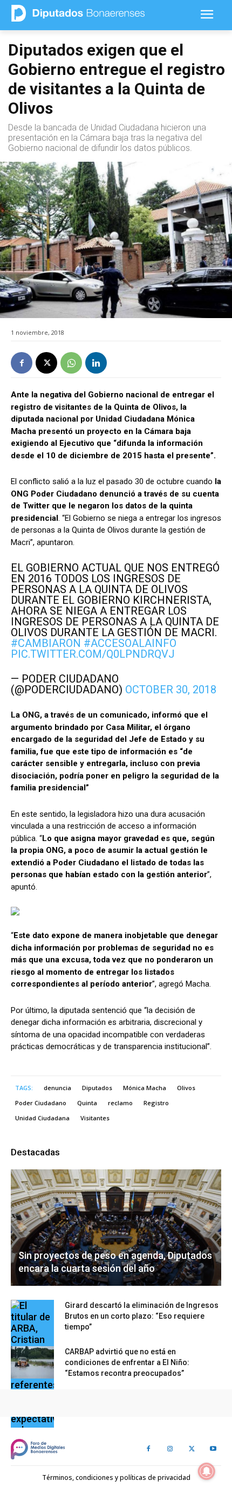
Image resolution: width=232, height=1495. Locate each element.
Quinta (87, 1103)
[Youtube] (213, 1449)
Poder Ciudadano (40, 1103)
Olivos (186, 1088)
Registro (156, 1103)
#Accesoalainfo (130, 643)
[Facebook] (21, 363)
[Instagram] (170, 1449)
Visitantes (95, 1118)
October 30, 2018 (170, 689)
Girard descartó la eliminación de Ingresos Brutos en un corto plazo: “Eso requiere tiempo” (142, 1316)
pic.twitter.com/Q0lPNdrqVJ (93, 653)
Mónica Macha (144, 1088)
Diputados (97, 1088)
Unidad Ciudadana (42, 1118)
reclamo (120, 1103)
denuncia (57, 1088)
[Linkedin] (96, 363)
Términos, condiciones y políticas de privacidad (116, 1477)
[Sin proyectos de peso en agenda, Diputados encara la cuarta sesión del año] (116, 1227)
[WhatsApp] (71, 363)
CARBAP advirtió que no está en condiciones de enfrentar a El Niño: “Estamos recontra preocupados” (127, 1362)
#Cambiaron (46, 643)
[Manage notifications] (206, 1471)
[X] (46, 363)
